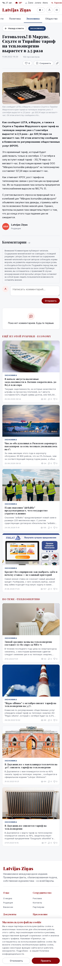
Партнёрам (38, 907)
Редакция (8, 902)
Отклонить (16, 960)
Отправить (51, 301)
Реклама (37, 898)
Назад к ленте (16, 28)
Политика (15, 18)
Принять (46, 960)
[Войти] (49, 10)
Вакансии (8, 907)
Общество (51, 18)
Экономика (33, 18)
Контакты (37, 902)
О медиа (7, 898)
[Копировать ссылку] (57, 63)
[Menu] (57, 10)
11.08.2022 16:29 (10, 56)
